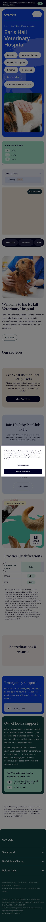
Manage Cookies (23, 465)
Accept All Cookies (23, 471)
